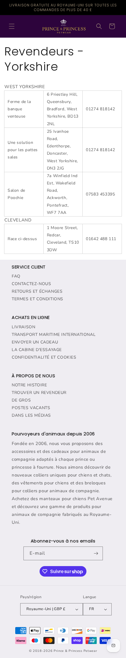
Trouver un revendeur (39, 392)
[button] (11, 26)
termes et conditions (37, 299)
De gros (21, 400)
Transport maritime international (54, 334)
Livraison (23, 327)
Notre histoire (29, 385)
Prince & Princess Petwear (75, 651)
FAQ (16, 276)
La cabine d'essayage (37, 349)
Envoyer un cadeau (35, 342)
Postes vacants (31, 408)
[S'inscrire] (96, 553)
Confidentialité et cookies (44, 357)
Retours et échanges (37, 291)
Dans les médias (31, 415)
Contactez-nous (31, 284)
